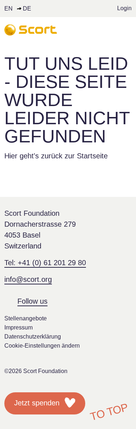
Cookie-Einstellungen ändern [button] (42, 346)
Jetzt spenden (38, 403)
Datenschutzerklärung (32, 336)
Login (124, 8)
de (27, 8)
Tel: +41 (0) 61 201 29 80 (45, 263)
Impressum (18, 327)
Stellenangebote (25, 318)
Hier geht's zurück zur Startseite (56, 156)
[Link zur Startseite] (30, 30)
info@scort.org (28, 279)
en (8, 8)
